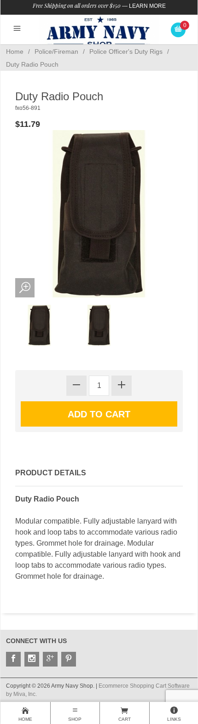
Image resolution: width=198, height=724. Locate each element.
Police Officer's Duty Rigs (126, 51)
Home (14, 51)
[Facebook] (13, 659)
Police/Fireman (56, 51)
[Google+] (50, 659)
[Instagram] (31, 659)
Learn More (147, 6)
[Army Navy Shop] (99, 31)
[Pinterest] (68, 659)
